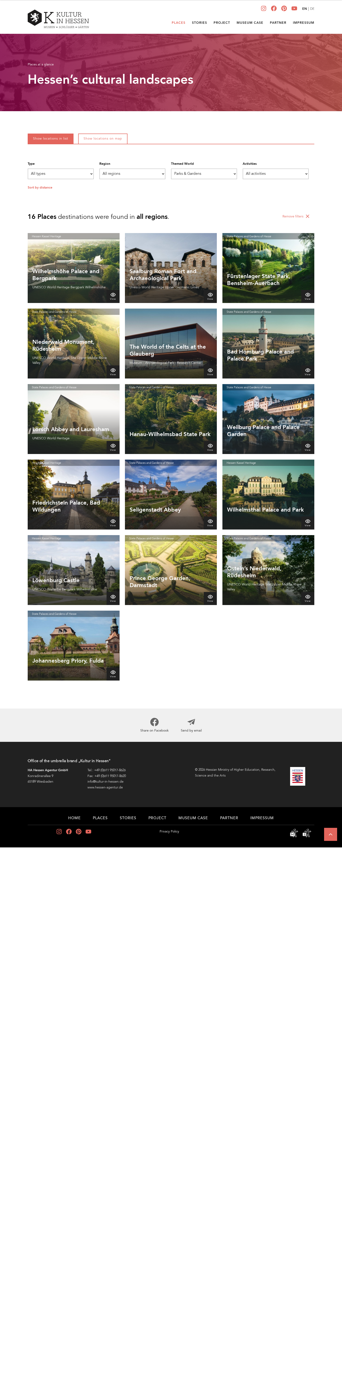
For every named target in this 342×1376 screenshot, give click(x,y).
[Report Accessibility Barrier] (294, 833)
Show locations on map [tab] (103, 139)
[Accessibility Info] (307, 833)
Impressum (303, 22)
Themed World (182, 163)
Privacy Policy (169, 831)
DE (312, 9)
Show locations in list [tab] (50, 139)
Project (222, 22)
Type (31, 163)
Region (104, 163)
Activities (250, 163)
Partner (278, 22)
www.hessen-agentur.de (105, 787)
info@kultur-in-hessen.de (105, 781)
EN (304, 8)
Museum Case (250, 22)
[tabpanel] (171, 423)
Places (178, 22)
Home (74, 818)
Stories (199, 22)
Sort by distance (40, 187)
